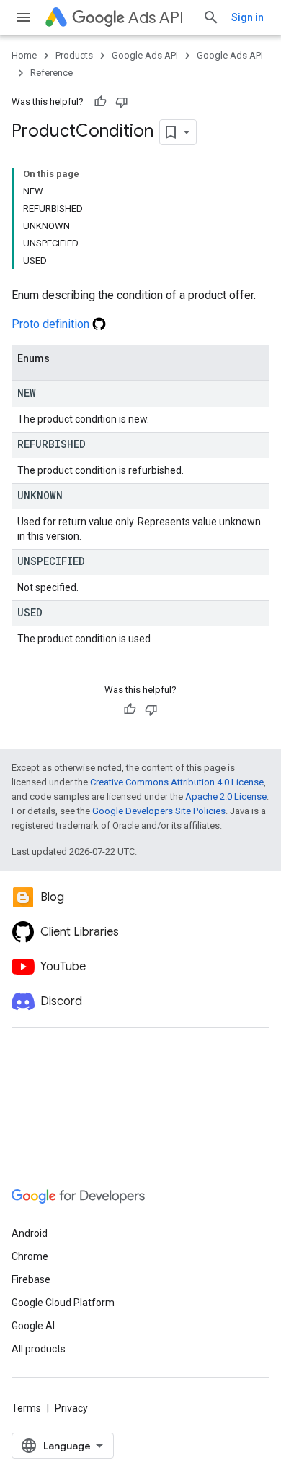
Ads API (156, 17)
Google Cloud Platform (63, 1302)
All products (39, 1349)
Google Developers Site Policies (159, 811)
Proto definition (52, 324)
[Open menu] (23, 17)
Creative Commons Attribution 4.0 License (177, 782)
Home (24, 55)
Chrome (30, 1256)
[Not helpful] (122, 102)
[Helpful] (100, 102)
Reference (51, 72)
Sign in (247, 17)
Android (30, 1233)
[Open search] (211, 17)
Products (74, 55)
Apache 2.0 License (226, 796)
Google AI (33, 1326)
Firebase (31, 1279)
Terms (26, 1408)
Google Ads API (145, 55)
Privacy (71, 1408)
